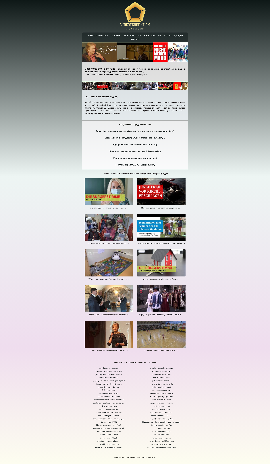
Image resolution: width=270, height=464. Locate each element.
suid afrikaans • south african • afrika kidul (108, 400)
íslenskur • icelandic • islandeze (161, 368)
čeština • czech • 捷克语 (108, 438)
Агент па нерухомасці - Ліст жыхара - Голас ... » (161, 279)
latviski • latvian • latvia (161, 378)
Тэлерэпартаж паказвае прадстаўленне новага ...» (108, 315)
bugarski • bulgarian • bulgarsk (161, 412)
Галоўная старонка (97, 36)
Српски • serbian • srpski (161, 371)
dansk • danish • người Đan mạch (161, 441)
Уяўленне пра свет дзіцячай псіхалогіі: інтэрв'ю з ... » (108, 279)
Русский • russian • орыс (161, 409)
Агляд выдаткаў (152, 36)
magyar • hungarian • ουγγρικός (161, 403)
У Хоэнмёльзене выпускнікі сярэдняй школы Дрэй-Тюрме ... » (161, 243)
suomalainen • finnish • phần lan (161, 393)
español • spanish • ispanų (108, 378)
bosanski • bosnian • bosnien (108, 387)
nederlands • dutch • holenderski (109, 431)
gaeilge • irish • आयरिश (109, 422)
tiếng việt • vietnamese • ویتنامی (161, 419)
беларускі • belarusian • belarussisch (108, 371)
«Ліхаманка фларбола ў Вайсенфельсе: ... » (161, 350)
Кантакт (135, 39)
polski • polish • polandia (161, 381)
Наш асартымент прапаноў (126, 36)
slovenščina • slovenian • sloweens (109, 412)
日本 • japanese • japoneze (109, 368)
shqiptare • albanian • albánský (108, 441)
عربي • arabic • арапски (161, 428)
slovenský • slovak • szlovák (161, 444)
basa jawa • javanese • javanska (161, 384)
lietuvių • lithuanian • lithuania (109, 396)
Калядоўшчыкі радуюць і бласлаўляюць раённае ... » (108, 243)
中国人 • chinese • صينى (108, 406)
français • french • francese (161, 438)
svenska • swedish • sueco (161, 400)
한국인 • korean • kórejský (108, 409)
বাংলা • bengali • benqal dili (108, 393)
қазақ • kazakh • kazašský (161, 374)
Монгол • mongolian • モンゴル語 (108, 425)
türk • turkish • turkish (161, 435)
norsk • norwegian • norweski (108, 416)
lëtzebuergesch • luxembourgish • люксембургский (161, 422)
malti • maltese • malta (161, 406)
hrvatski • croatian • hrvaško (161, 425)
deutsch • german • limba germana (109, 384)
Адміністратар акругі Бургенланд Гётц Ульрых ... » (108, 350)
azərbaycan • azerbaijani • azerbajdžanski (108, 403)
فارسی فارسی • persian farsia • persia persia (108, 381)
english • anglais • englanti (161, 387)
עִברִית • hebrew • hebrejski (161, 431)
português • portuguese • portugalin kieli (161, 447)
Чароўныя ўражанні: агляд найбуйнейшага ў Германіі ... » (161, 315)
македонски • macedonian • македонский (108, 428)
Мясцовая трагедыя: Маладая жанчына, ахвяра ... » (161, 208)
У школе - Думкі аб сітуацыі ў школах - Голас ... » (108, 208)
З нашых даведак (173, 36)
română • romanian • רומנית (161, 416)
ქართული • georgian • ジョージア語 (108, 374)
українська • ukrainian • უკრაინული (108, 447)
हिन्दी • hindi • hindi (108, 390)
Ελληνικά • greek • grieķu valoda (161, 396)
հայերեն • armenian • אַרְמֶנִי (108, 444)
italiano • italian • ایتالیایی (109, 435)
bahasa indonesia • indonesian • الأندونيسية (108, 419)
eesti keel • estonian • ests (161, 390)
